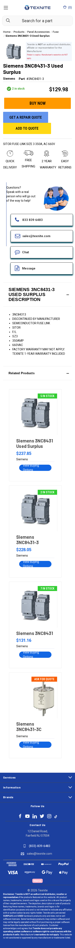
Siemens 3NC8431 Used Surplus (34, 443)
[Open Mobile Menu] (5, 7)
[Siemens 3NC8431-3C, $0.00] (35, 697)
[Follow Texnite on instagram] (49, 816)
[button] (37, 295)
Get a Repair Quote (25, 117)
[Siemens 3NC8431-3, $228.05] (35, 510)
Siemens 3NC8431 (34, 633)
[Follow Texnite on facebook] (20, 816)
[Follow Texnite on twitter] (42, 816)
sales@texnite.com (39, 853)
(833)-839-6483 (39, 846)
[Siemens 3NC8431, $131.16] (35, 607)
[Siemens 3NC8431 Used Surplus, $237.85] (35, 414)
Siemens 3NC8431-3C (29, 726)
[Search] (6, 20)
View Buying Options (31, 468)
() (70, 7)
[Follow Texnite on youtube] (27, 816)
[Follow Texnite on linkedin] (34, 816)
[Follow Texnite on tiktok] (55, 816)
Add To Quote (27, 128)
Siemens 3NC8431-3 (27, 539)
